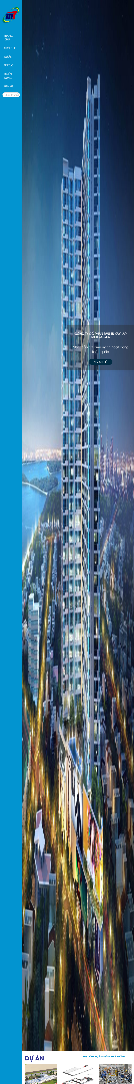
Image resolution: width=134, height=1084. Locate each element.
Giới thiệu (10, 48)
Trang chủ (8, 37)
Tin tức (8, 65)
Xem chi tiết (101, 361)
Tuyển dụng (8, 75)
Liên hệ (8, 86)
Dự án (8, 56)
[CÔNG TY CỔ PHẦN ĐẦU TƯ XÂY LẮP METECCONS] (11, 14)
